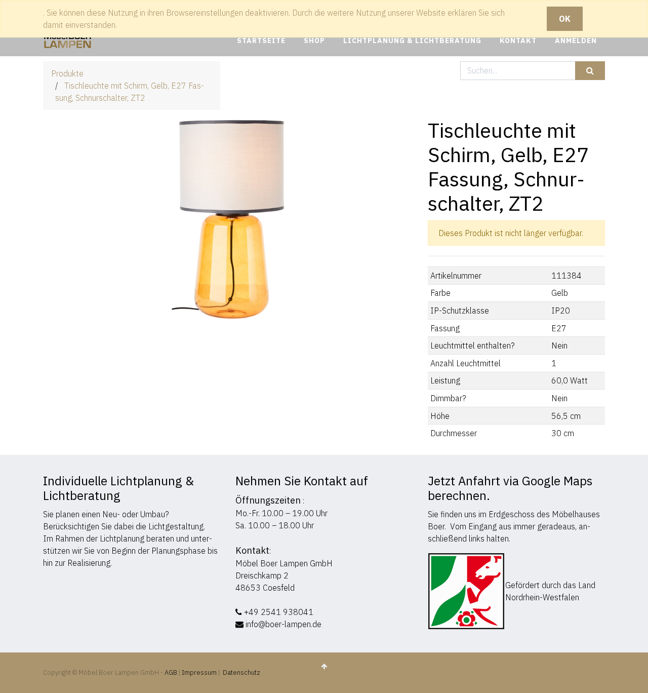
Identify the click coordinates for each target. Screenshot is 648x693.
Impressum (199, 672)
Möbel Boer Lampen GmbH (284, 563)
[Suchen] (590, 70)
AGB (172, 672)
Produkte (67, 73)
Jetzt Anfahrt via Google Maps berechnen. (510, 488)
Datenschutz (241, 672)
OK (565, 19)
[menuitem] (261, 41)
